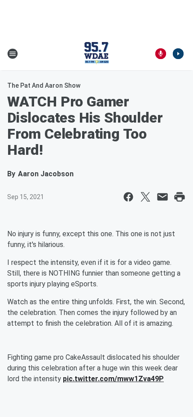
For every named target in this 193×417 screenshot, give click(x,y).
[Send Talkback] (160, 53)
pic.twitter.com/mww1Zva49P (113, 378)
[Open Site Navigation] (12, 53)
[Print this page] (179, 197)
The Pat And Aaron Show (43, 85)
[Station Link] (96, 53)
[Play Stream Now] (178, 53)
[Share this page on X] (145, 197)
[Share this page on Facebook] (128, 197)
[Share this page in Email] (162, 197)
